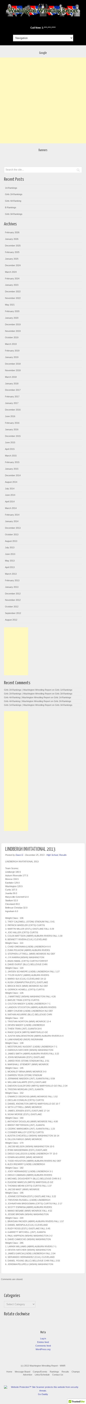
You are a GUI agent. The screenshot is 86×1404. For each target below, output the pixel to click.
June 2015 (10, 442)
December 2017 (13, 390)
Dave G (19, 855)
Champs (76, 1371)
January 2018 (11, 383)
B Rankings (10, 207)
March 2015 (11, 455)
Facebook (34, 22)
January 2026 (11, 239)
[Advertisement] (43, 100)
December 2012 (13, 593)
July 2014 (9, 488)
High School (52, 855)
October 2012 (11, 606)
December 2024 (13, 265)
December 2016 (13, 410)
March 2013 (11, 574)
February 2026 (12, 232)
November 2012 (13, 600)
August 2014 (11, 482)
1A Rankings (11, 188)
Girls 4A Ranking (13, 201)
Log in (43, 1338)
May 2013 (10, 560)
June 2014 (10, 495)
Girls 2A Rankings (13, 194)
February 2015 (12, 462)
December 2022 (13, 291)
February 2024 (12, 278)
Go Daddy (43, 1394)
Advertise (27, 1374)
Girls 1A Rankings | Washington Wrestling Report (27, 705)
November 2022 (13, 298)
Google (40, 22)
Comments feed (43, 1346)
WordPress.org (43, 1349)
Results (63, 855)
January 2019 (11, 357)
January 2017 (11, 403)
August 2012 (11, 620)
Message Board (22, 1371)
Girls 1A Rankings (63, 690)
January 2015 (11, 469)
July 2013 (9, 547)
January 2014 (11, 521)
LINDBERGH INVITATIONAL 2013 (30, 849)
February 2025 (12, 252)
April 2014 (10, 501)
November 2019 (13, 331)
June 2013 (10, 554)
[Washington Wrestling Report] (43, 15)
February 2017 (12, 396)
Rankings (54, 1371)
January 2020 (11, 318)
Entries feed (43, 1342)
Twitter (45, 22)
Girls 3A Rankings (13, 214)
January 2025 (11, 259)
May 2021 (10, 304)
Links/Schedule (42, 1374)
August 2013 (11, 541)
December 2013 (13, 528)
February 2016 (12, 423)
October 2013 (11, 534)
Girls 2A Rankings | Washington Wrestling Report (27, 690)
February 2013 (12, 580)
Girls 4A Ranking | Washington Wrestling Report (27, 697)
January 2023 (11, 285)
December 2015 (13, 436)
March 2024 (11, 272)
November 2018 (13, 370)
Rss (51, 22)
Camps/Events (40, 1371)
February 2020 (12, 311)
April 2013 (10, 567)
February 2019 (12, 350)
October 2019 (11, 337)
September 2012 (13, 613)
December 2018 (13, 364)
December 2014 (13, 475)
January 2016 (11, 429)
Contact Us (57, 1374)
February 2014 (12, 515)
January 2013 (11, 587)
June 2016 (10, 416)
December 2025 (13, 245)
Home (9, 1371)
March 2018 (11, 377)
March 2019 (11, 344)
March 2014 (11, 508)
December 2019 (13, 324)
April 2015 (10, 449)
